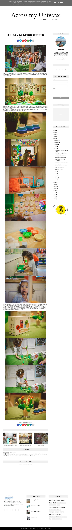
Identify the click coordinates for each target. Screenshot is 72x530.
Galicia (64, 502)
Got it (61, 2)
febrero (56, 177)
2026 (55, 130)
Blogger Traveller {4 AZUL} (35, 505)
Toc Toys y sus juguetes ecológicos (61, 155)
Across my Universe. (35, 528)
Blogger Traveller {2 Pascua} (35, 511)
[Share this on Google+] (23, 40)
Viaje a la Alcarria (59, 516)
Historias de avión (52, 505)
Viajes (65, 516)
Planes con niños (57, 509)
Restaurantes (51, 514)
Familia (54, 502)
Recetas (61, 512)
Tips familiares (58, 514)
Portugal (57, 512)
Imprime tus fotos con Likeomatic (60, 157)
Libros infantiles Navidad (53, 507)
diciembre (57, 140)
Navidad (50, 509)
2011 (55, 192)
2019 (55, 134)
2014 (55, 186)
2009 (55, 196)
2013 (55, 188)
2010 (55, 194)
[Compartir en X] (20, 40)
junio (56, 148)
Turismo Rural (51, 516)
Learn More (56, 2)
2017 (55, 138)
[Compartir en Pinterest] (33, 40)
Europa (50, 502)
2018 (55, 136)
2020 (55, 132)
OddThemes (48, 528)
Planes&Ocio (51, 512)
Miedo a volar (62, 507)
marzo (56, 175)
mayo (56, 171)
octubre (56, 144)
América (50, 500)
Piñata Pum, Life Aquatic (59, 167)
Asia (54, 500)
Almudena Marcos (23, 37)
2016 (55, 182)
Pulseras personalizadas (59, 169)
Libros (58, 505)
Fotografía (59, 502)
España (62, 500)
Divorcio (58, 500)
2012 (55, 190)
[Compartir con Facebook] (18, 40)
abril (56, 173)
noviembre (57, 142)
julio (56, 146)
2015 (55, 184)
